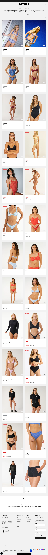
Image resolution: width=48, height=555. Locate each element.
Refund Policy (19, 519)
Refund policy (11, 550)
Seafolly (27, 379)
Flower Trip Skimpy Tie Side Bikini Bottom (33, 199)
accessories (9, 14)
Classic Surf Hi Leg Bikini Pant (31, 88)
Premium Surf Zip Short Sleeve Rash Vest (33, 416)
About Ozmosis (28, 517)
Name (36, 523)
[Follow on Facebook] (3, 545)
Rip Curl (23, 11)
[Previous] (13, 1)
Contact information (5, 551)
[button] (24, 554)
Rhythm (4, 235)
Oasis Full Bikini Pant (6, 307)
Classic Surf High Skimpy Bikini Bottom (9, 379)
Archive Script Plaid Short (7, 51)
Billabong (26, 11)
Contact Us (18, 524)
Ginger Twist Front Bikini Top (8, 236)
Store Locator (28, 521)
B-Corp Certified (28, 519)
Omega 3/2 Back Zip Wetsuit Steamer (9, 490)
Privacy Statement (5, 550)
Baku (26, 122)
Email (36, 527)
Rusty (30, 11)
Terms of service (16, 550)
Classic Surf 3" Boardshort (30, 490)
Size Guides (19, 521)
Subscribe (40, 538)
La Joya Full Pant (28, 453)
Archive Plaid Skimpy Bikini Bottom (9, 88)
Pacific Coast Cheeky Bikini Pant (31, 307)
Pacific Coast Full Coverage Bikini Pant (9, 271)
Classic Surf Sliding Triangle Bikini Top (9, 125)
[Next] (34, 1)
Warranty (18, 526)
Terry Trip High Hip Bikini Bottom (31, 162)
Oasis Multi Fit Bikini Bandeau (31, 271)
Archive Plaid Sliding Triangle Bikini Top (32, 51)
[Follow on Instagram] (5, 545)
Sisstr (26, 161)
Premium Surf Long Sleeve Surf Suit (9, 342)
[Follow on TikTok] (7, 545)
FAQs (17, 517)
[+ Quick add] (22, 45)
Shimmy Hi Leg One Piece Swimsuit (9, 199)
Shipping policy (22, 550)
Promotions (28, 524)
